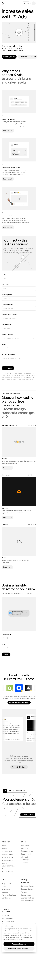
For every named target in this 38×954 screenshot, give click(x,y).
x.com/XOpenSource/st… (13, 739)
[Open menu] (33, 3)
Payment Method (7, 334)
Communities (26, 895)
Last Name (5, 285)
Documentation (27, 889)
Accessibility (7, 852)
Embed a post (7, 855)
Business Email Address (9, 314)
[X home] (3, 3)
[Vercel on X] (28, 688)
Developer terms (27, 901)
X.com (4, 846)
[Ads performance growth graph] (19, 32)
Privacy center (7, 857)
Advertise (5, 916)
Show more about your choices (13, 939)
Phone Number (7, 324)
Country (4, 344)
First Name (5, 275)
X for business (7, 919)
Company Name (7, 294)
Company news (27, 851)
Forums (24, 892)
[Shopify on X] (9, 688)
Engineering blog (27, 898)
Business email (6, 634)
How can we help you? (9, 354)
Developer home (27, 886)
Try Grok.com (7, 871)
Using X (5, 887)
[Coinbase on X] (19, 688)
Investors (24, 863)
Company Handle (7, 304)
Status (4, 849)
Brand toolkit (26, 854)
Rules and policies (9, 895)
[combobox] (19, 338)
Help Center (6, 884)
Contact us (6, 898)
